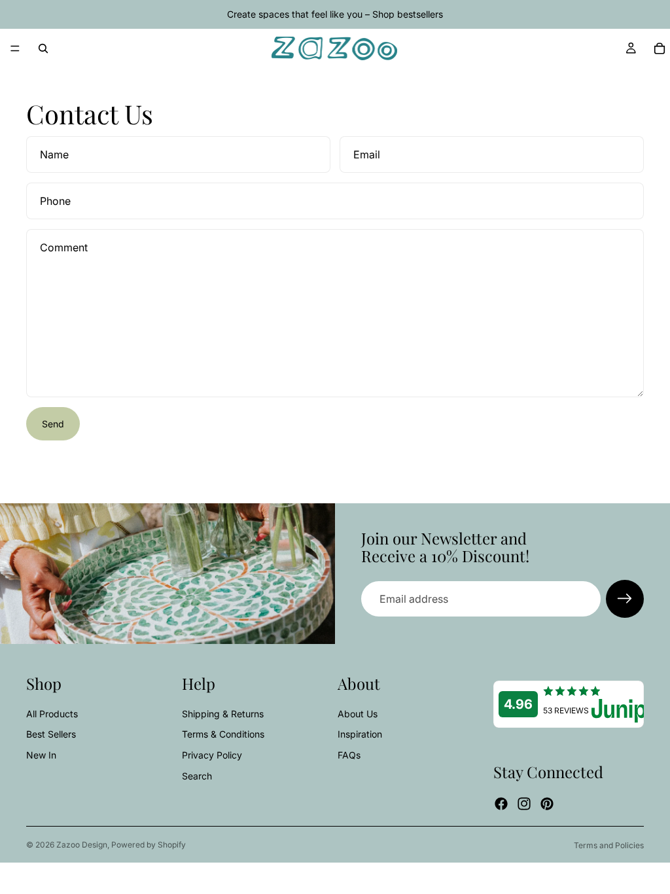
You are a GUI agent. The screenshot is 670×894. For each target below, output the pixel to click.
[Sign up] (625, 599)
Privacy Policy (212, 754)
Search (197, 775)
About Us (358, 713)
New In (41, 754)
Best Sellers (51, 734)
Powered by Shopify (148, 844)
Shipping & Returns (223, 713)
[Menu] (15, 48)
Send (53, 423)
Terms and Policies (609, 845)
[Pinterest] (547, 804)
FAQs (349, 754)
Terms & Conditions (223, 734)
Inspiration (360, 734)
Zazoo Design (81, 844)
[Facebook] (501, 804)
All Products (52, 713)
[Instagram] (524, 804)
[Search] (43, 48)
